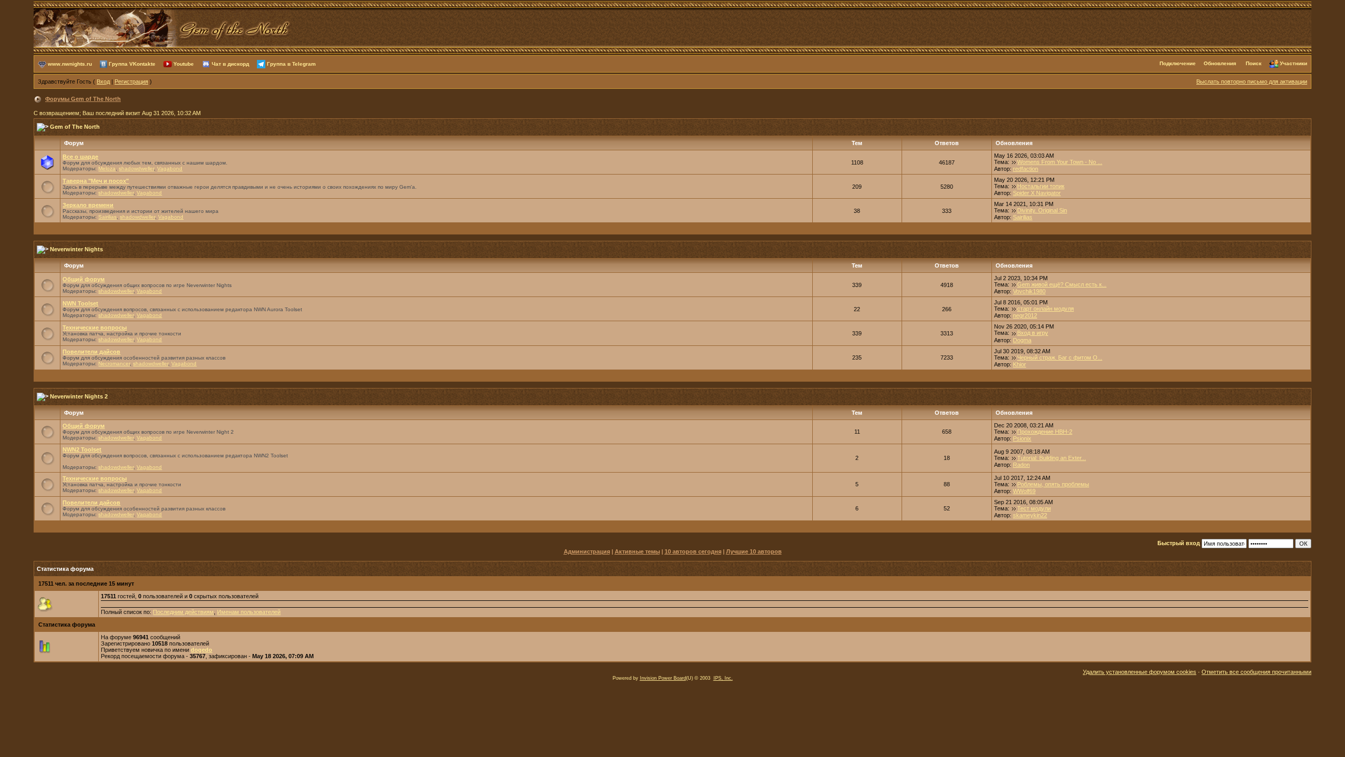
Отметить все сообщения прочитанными (1256, 672)
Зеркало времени (88, 205)
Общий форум (84, 279)
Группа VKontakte (132, 63)
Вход (103, 81)
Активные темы (637, 551)
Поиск (1253, 63)
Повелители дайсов (91, 352)
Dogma (1022, 340)
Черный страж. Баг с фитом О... (1059, 357)
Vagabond (169, 168)
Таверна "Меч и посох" (96, 181)
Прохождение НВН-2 (1044, 431)
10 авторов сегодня (693, 551)
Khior (1019, 364)
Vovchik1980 (1029, 291)
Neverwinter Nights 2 (79, 396)
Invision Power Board (663, 678)
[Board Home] (162, 27)
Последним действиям (183, 612)
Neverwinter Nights (76, 249)
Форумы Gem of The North (83, 99)
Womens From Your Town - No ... (1059, 162)
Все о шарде (80, 157)
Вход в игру (1032, 333)
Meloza (107, 168)
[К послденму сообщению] (1014, 162)
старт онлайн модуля (1045, 308)
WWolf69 (1024, 491)
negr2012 (1025, 315)
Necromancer (114, 363)
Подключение (1178, 63)
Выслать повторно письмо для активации (1251, 81)
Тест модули (1034, 508)
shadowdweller (136, 168)
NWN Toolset (80, 303)
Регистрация (131, 81)
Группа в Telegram (291, 63)
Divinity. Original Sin (1042, 210)
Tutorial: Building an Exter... (1051, 458)
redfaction (1025, 169)
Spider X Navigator (1037, 193)
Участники (1293, 63)
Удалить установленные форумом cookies (1139, 672)
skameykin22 (1030, 515)
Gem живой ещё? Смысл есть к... (1061, 284)
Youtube (183, 63)
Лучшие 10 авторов (754, 551)
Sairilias (107, 217)
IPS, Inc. (723, 678)
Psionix (1022, 438)
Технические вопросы (95, 327)
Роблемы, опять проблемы (1053, 484)
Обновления (1220, 63)
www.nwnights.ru (70, 63)
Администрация (587, 551)
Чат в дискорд (230, 63)
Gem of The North (75, 127)
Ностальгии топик (1040, 186)
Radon (1021, 465)
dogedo (201, 650)
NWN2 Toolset (82, 449)
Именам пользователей (249, 612)
